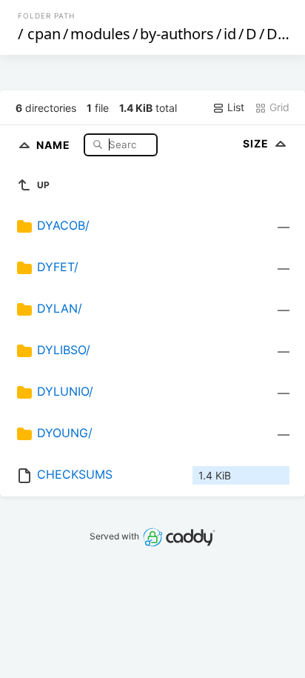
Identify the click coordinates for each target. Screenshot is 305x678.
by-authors (177, 34)
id (230, 34)
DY (276, 34)
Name (54, 144)
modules (100, 34)
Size (257, 143)
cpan (44, 34)
